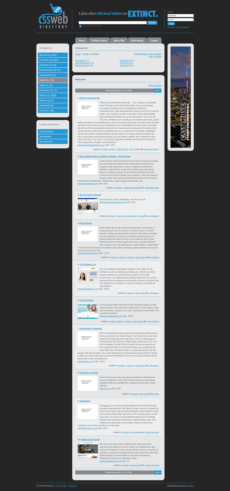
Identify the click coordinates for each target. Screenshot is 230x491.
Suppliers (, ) (127, 65)
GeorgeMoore (153, 321)
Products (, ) (126, 63)
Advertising (137, 40)
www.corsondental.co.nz (111, 316)
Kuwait (141, 216)
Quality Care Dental (90, 439)
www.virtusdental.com (87, 183)
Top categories (46, 141)
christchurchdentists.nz (88, 253)
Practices (122, 257)
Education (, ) (47, 65)
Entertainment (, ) (50, 70)
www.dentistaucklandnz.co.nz (91, 145)
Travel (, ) (46, 110)
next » (158, 90)
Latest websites (46, 131)
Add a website (155, 56)
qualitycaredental (152, 465)
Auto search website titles (92, 26)
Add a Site (119, 40)
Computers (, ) (48, 60)
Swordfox (190, 486)
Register (171, 27)
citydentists (154, 293)
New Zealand (134, 149)
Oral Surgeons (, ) (84, 63)
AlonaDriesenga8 (152, 432)
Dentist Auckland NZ (90, 98)
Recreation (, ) (48, 90)
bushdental (154, 257)
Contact (154, 40)
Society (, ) (46, 105)
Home (81, 40)
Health (86, 54)
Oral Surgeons (122, 149)
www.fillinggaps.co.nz (87, 428)
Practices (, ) (127, 60)
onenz (156, 394)
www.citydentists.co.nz (88, 289)
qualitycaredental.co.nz (110, 461)
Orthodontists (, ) (84, 65)
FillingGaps (85, 401)
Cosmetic (120, 216)
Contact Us (72, 486)
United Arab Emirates (132, 188)
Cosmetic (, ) (82, 60)
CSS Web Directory (53, 17)
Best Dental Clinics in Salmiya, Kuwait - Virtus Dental (105, 156)
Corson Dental (87, 300)
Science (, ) (46, 100)
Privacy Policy (60, 486)
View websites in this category (147, 54)
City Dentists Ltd (88, 264)
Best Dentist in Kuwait (90, 195)
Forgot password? (182, 27)
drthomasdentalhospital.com (113, 202)
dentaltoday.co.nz (86, 361)
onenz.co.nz (105, 388)
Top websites (45, 136)
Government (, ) (47, 75)
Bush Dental (86, 223)
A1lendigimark (153, 216)
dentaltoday (154, 366)
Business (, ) (48, 55)
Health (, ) (46, 80)
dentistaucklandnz (151, 149)
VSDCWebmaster (152, 188)
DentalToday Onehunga (91, 328)
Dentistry (112, 149)
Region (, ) (47, 95)
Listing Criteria (99, 40)
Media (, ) (46, 85)
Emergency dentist (89, 373)
